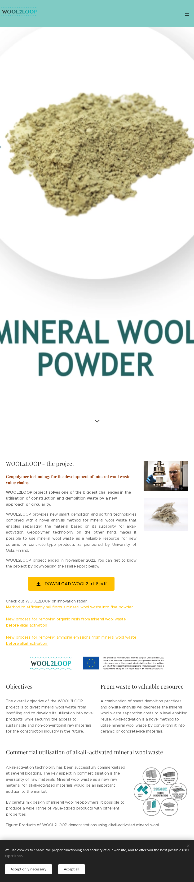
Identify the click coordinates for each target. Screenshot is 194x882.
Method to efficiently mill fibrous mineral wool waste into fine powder (69, 607)
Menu (187, 13)
